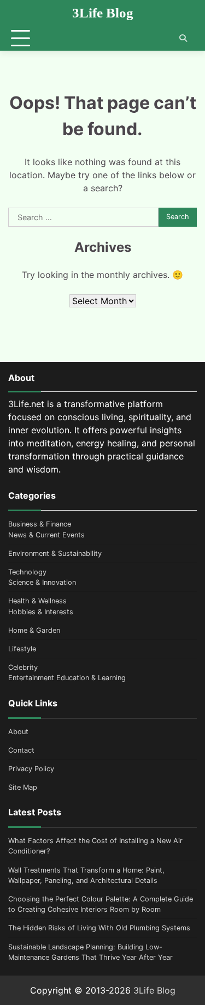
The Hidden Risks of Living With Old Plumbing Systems (99, 928)
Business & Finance (39, 524)
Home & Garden (34, 630)
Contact (21, 750)
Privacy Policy (31, 769)
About (18, 732)
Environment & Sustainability (55, 553)
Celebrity (23, 667)
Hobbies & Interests (40, 612)
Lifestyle (22, 649)
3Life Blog (102, 12)
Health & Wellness (37, 601)
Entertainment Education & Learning (67, 678)
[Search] (183, 38)
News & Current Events (46, 535)
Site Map (22, 787)
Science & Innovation (42, 582)
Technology (27, 572)
